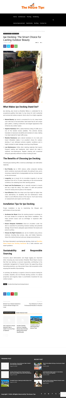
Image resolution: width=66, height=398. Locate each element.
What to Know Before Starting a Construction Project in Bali (54, 364)
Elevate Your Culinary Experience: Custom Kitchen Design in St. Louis (12, 305)
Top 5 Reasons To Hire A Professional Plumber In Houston (33, 304)
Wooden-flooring (15, 33)
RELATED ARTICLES (9, 312)
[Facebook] (4, 46)
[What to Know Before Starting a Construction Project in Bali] (38, 366)
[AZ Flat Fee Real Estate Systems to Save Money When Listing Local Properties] (38, 374)
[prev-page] (4, 335)
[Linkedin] (48, 393)
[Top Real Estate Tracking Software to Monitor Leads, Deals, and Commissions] (38, 383)
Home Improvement (12, 31)
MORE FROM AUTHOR (21, 312)
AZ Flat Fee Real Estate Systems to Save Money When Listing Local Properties (53, 372)
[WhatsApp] (16, 46)
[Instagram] (45, 393)
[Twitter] (8, 46)
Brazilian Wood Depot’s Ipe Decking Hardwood (18, 284)
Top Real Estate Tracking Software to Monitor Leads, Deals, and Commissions (53, 381)
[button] (53, 19)
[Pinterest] (12, 46)
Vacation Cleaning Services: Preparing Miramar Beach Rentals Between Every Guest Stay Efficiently (22, 329)
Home (4, 31)
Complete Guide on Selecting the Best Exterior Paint (35, 326)
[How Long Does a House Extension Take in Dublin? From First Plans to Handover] (9, 320)
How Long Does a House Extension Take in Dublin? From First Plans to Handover (20, 364)
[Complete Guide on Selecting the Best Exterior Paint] (36, 320)
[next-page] (7, 335)
